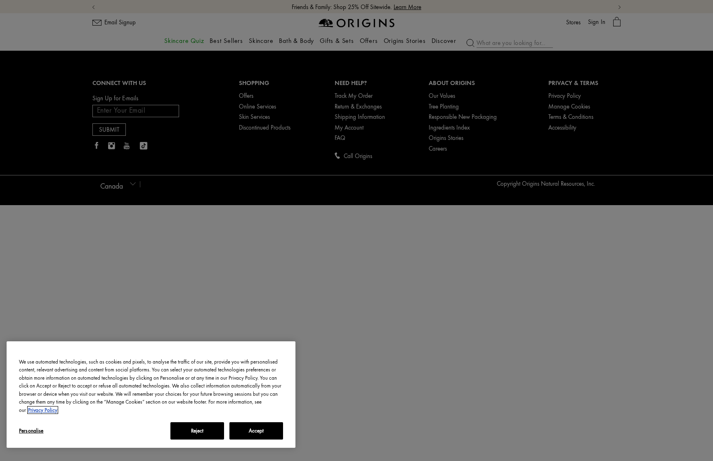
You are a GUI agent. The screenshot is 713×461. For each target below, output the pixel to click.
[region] (151, 394)
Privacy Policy (42, 410)
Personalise (31, 431)
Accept (256, 431)
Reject (197, 431)
